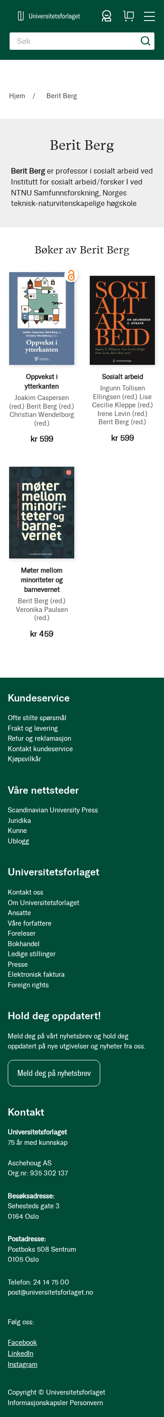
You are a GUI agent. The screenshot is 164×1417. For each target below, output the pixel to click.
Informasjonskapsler (38, 1403)
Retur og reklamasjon (39, 738)
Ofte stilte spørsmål (37, 718)
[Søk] (146, 41)
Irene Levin (122, 414)
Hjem (18, 96)
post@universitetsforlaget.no (50, 1292)
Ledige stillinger (32, 954)
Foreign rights (28, 985)
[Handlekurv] (128, 16)
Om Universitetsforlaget (43, 903)
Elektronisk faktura (36, 974)
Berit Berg (50, 406)
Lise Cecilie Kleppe (122, 401)
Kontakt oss (25, 892)
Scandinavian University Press (53, 810)
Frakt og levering (33, 728)
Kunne (17, 831)
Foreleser (22, 933)
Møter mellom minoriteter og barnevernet (42, 580)
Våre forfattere (29, 923)
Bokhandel (24, 944)
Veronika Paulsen (42, 614)
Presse (18, 964)
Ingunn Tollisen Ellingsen (119, 392)
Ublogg (18, 841)
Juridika (19, 820)
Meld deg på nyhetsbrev (54, 1073)
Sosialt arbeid (122, 377)
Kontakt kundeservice (40, 749)
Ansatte (19, 913)
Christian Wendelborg (42, 419)
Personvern (86, 1403)
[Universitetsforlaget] (49, 15)
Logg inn (106, 16)
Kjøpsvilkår (24, 759)
